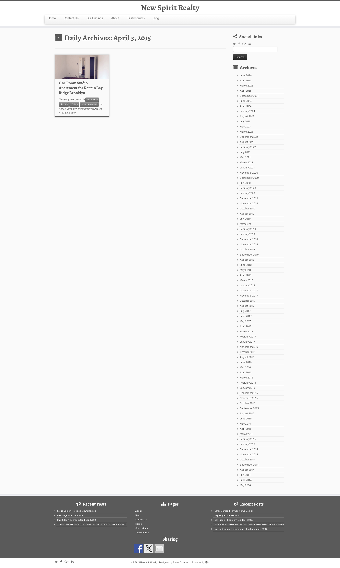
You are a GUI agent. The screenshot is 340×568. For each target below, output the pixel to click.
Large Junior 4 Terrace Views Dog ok (76, 511)
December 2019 (249, 198)
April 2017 (245, 326)
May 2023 (245, 126)
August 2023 (247, 116)
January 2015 (247, 444)
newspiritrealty (83, 108)
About (115, 18)
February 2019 (248, 229)
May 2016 (245, 367)
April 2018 (245, 275)
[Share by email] (159, 548)
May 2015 (245, 423)
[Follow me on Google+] (245, 44)
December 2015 (249, 392)
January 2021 (247, 167)
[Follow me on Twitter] (235, 44)
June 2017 (245, 316)
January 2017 (247, 341)
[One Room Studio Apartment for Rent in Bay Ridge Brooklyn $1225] (82, 67)
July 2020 (245, 182)
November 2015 (249, 398)
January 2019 (247, 234)
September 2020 (249, 177)
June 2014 (245, 480)
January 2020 (247, 193)
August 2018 (247, 259)
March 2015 (246, 433)
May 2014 (245, 485)
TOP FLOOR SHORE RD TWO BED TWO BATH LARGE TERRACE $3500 (91, 524)
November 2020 (249, 172)
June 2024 (245, 100)
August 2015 (247, 413)
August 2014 (247, 469)
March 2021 (246, 162)
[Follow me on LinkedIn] (251, 44)
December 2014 (249, 449)
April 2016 (245, 372)
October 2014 (247, 459)
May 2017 (245, 321)
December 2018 (249, 239)
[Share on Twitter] (148, 548)
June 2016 (245, 362)
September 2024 (249, 95)
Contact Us (71, 18)
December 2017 (249, 290)
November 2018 (249, 244)
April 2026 (245, 80)
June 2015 (245, 418)
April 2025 (245, 90)
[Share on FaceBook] (138, 548)
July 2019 (245, 218)
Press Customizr (181, 562)
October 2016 (247, 351)
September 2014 (249, 464)
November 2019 (249, 203)
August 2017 (247, 305)
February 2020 (248, 188)
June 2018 (245, 264)
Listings (74, 104)
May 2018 (245, 270)
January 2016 (247, 387)
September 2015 (249, 408)
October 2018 (247, 249)
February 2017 (248, 336)
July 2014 (245, 474)
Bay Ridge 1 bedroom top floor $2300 (76, 520)
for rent (63, 104)
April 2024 (245, 106)
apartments (92, 99)
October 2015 (247, 403)
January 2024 (247, 111)
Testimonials (136, 18)
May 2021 (245, 157)
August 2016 (247, 357)
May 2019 (245, 223)
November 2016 (249, 346)
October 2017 (247, 300)
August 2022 (247, 141)
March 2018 (246, 280)
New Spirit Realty (170, 7)
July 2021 (245, 152)
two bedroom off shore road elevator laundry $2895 (241, 529)
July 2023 (245, 121)
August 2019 (247, 213)
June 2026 (245, 75)
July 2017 (245, 311)
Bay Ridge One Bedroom (70, 515)
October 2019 (247, 208)
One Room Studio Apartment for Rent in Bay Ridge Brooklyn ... (81, 88)
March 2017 (246, 331)
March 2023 (246, 131)
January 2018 (247, 285)
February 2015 (248, 439)
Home (52, 18)
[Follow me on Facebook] (240, 44)
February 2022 (248, 147)
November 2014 (249, 454)
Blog (156, 18)
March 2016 (246, 377)
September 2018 (249, 254)
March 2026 (246, 85)
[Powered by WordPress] (206, 561)
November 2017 (249, 295)
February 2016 (248, 382)
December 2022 (249, 136)
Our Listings (95, 18)
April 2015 (245, 428)
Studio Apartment (89, 104)
